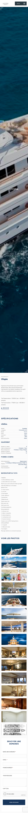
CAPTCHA (6, 788)
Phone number (8, 767)
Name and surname (9, 751)
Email (5, 759)
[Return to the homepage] (5, 3)
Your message (7, 775)
